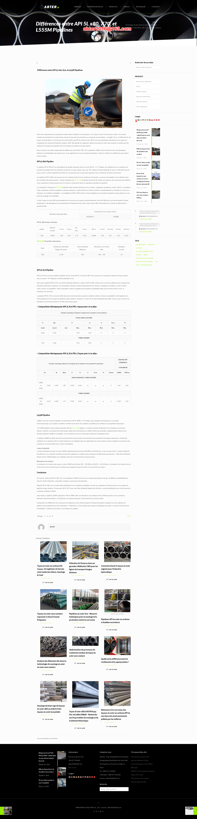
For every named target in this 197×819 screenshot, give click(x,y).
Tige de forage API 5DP (138, 782)
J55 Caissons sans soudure (140, 778)
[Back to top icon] (98, 803)
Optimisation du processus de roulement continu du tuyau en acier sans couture (82, 653)
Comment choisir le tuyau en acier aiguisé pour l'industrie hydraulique (115, 569)
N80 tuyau (134, 767)
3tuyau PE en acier (137, 775)
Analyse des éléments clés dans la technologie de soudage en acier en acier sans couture (51, 664)
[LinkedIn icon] (100, 811)
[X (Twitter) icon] (96, 811)
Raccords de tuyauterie (143, 81)
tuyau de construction (143, 96)
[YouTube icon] (98, 811)
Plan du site (72, 767)
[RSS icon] (103, 811)
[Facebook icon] (94, 811)
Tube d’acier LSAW (145, 219)
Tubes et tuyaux (141, 91)
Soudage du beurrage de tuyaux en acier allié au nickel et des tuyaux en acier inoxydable (51, 709)
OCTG (138, 86)
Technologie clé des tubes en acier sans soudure (141, 25)
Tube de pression (141, 101)
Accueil (155, 22)
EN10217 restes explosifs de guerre (142, 771)
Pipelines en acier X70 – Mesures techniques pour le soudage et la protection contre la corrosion (83, 617)
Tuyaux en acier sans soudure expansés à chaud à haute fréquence (50, 617)
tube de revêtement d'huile (139, 760)
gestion (52, 527)
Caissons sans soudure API (140, 757)
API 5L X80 (77, 180)
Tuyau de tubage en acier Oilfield (141, 764)
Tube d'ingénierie (141, 106)
